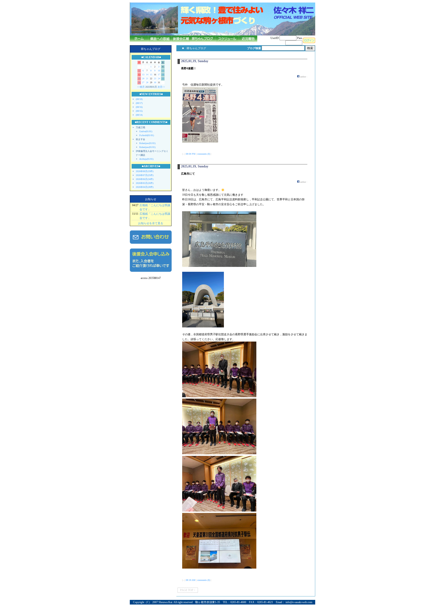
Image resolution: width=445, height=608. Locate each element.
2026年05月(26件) (144, 183)
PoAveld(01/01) (146, 135)
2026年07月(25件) (144, 175)
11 (163, 71)
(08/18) (139, 99)
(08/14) (139, 115)
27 (143, 82)
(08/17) (139, 103)
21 (147, 78)
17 (159, 75)
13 (143, 75)
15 (151, 75)
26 (139, 82)
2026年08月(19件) (144, 171)
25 (163, 78)
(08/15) (139, 111)
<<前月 (141, 87)
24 (159, 78)
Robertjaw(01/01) (147, 143)
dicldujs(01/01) (146, 159)
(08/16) (139, 107)
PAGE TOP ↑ (187, 590)
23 (155, 78)
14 (147, 75)
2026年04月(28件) (144, 187)
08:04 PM (190, 154)
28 (147, 82)
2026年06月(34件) (144, 179)
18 (163, 75)
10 (159, 71)
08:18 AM (190, 580)
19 (139, 78)
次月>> (161, 87)
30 (155, 82)
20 (143, 78)
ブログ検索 (254, 48)
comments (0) (203, 154)
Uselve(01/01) (145, 131)
